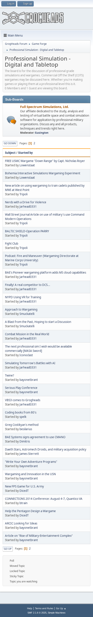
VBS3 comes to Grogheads (22, 400)
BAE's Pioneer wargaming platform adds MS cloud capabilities (45, 272)
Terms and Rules (44, 608)
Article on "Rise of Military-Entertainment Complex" (39, 536)
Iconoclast (26, 355)
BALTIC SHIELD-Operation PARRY (27, 231)
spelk (22, 417)
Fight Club (11, 243)
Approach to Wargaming (21, 309)
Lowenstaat (27, 165)
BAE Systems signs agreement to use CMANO (35, 437)
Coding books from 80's (20, 412)
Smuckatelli (26, 314)
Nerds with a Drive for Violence (25, 202)
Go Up (7, 548)
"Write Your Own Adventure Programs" (31, 462)
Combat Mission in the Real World (27, 334)
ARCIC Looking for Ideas (21, 523)
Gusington (41, 133)
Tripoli (23, 194)
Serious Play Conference (21, 388)
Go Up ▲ (61, 608)
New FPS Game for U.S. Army (24, 486)
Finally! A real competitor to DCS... (27, 285)
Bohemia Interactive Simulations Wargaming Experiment (42, 173)
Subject (10, 153)
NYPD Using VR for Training (23, 297)
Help (29, 608)
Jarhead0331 (28, 206)
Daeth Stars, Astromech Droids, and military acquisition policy (45, 449)
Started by (25, 153)
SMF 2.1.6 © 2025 (36, 612)
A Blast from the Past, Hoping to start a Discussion (38, 322)
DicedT (24, 491)
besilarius (25, 429)
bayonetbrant (28, 380)
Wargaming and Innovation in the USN (30, 474)
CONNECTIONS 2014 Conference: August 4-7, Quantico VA (43, 499)
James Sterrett (29, 454)
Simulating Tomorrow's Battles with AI (30, 363)
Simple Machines (57, 612)
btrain (23, 503)
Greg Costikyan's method (21, 425)
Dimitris (24, 441)
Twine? (9, 375)
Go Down (10, 143)
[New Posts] (11, 120)
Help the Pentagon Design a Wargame (30, 511)
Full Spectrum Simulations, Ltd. (44, 106)
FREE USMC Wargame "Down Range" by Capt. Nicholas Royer (45, 161)
